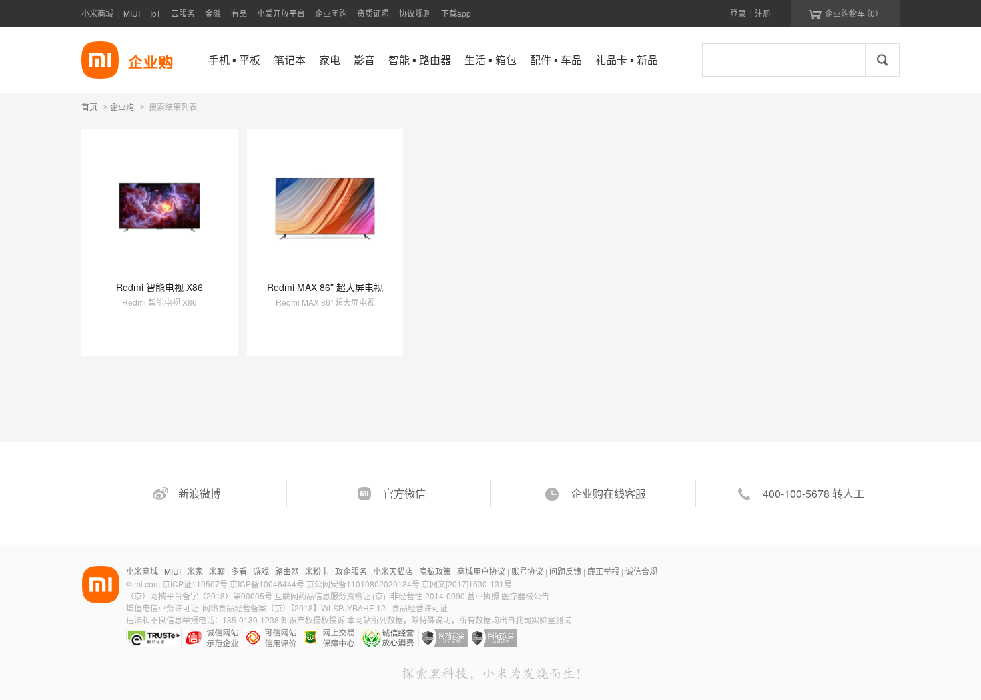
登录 (738, 13)
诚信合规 (641, 571)
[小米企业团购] (100, 60)
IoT (155, 13)
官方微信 (404, 493)
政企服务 (351, 571)
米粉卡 (317, 571)
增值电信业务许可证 (162, 607)
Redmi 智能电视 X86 (159, 287)
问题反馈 (565, 571)
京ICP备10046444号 (267, 583)
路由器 (287, 571)
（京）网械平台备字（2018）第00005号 (200, 595)
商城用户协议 (481, 571)
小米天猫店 (393, 571)
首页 (89, 106)
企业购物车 (846, 13)
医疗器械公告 (525, 595)
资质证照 (373, 13)
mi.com (147, 583)
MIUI (131, 13)
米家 (195, 571)
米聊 (217, 571)
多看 (239, 571)
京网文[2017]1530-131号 (467, 583)
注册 (763, 13)
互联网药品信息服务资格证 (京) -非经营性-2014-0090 (370, 595)
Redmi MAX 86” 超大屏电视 (325, 287)
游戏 (261, 571)
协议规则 (415, 13)
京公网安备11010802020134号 (364, 583)
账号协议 (527, 571)
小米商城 (97, 13)
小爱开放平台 (281, 13)
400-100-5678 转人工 (813, 493)
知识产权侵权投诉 (313, 619)
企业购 (122, 107)
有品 (239, 13)
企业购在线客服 (608, 493)
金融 (213, 13)
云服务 (183, 13)
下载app (456, 13)
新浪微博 (199, 493)
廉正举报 (603, 571)
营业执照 (483, 595)
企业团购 (331, 13)
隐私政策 (435, 571)
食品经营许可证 (420, 607)
